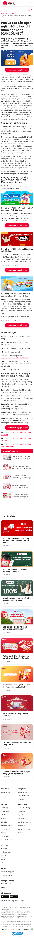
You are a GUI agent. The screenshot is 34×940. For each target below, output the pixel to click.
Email (3, 887)
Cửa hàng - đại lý (6, 875)
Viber (2, 863)
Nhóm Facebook (6, 852)
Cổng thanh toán (23, 795)
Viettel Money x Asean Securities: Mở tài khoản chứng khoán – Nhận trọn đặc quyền (20, 486)
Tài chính (4, 818)
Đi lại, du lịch (5, 829)
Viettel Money (5, 792)
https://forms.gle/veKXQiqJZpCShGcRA (15, 358)
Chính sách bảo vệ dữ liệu (22, 929)
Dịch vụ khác (5, 836)
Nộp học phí (5, 833)
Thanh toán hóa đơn (24, 822)
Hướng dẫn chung (24, 808)
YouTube (4, 856)
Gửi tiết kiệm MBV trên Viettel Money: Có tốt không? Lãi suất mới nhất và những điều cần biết (21, 477)
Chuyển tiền (5, 811)
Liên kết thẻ (22, 811)
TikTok (3, 859)
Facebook (4, 848)
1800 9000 (4, 884)
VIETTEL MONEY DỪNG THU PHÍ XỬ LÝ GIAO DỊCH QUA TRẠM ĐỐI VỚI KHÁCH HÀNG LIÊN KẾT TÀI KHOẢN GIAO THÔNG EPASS (21, 458)
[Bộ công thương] (17, 933)
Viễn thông (4, 808)
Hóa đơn (4, 815)
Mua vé (20, 833)
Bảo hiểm (4, 822)
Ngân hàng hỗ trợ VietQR (7, 929)
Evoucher (21, 799)
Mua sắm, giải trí (6, 826)
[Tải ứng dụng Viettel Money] (9, 897)
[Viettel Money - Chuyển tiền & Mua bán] (9, 3)
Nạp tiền (21, 815)
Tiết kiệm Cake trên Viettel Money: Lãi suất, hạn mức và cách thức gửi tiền (21, 467)
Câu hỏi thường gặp (7, 872)
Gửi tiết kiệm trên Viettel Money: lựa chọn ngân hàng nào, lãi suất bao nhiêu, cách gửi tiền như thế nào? (21, 496)
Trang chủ (4, 13)
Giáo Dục (11, 13)
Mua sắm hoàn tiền (7, 840)
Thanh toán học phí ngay (17, 70)
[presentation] (32, 929)
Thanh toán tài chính (24, 829)
